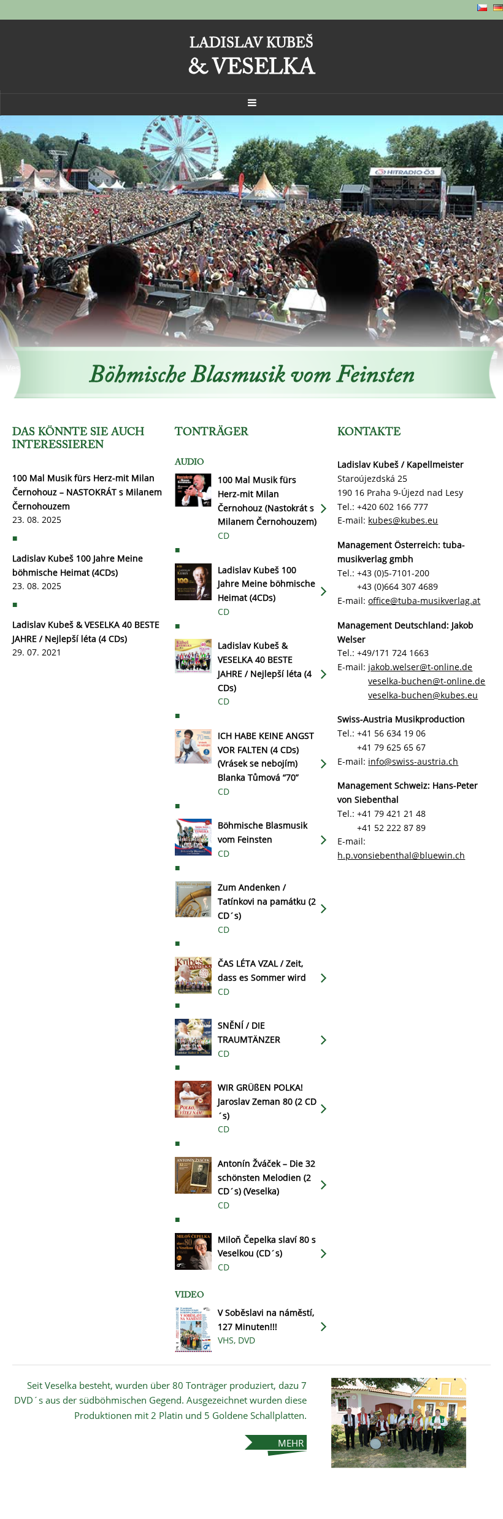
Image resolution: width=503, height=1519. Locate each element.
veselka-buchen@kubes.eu (423, 695)
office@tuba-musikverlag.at (424, 600)
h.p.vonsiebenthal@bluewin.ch (401, 855)
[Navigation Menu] (251, 102)
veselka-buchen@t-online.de (426, 681)
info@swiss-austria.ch (413, 761)
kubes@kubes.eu (403, 520)
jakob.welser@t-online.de (420, 667)
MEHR (291, 1443)
